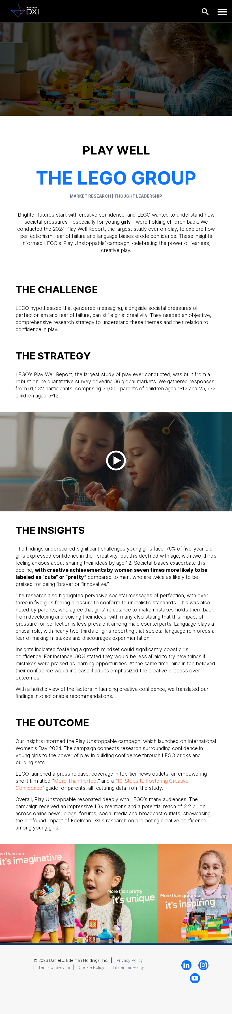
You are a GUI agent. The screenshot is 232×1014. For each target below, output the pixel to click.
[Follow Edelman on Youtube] (195, 978)
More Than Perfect (76, 781)
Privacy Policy (130, 960)
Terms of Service (54, 967)
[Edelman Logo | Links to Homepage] (24, 10)
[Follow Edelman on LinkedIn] (186, 965)
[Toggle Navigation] (222, 11)
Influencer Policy (128, 967)
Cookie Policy (91, 967)
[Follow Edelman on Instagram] (203, 965)
